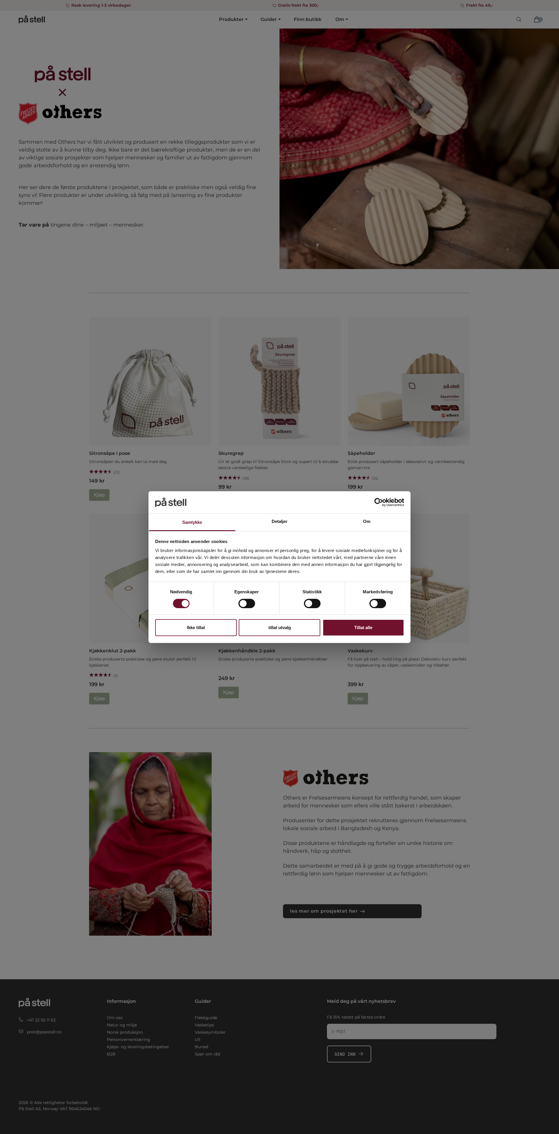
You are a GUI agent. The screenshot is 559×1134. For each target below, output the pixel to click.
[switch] (246, 603)
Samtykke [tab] (192, 522)
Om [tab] (366, 521)
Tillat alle (363, 627)
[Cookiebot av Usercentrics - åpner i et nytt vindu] (378, 502)
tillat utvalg (279, 627)
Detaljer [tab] (280, 521)
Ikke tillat (196, 627)
